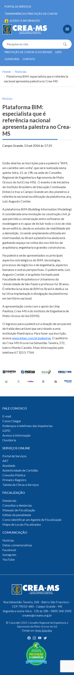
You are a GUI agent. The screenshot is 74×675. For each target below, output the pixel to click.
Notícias (20, 71)
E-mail (6, 416)
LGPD (58, 52)
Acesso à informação (24, 20)
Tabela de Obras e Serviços (20, 484)
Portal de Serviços (18, 6)
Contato (28, 59)
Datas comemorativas (17, 545)
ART (5, 461)
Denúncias (9, 500)
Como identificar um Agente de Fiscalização (32, 519)
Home (6, 71)
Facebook (9, 550)
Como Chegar (11, 421)
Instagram (9, 554)
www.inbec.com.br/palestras (31, 338)
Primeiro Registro (14, 480)
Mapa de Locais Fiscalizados (21, 524)
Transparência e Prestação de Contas (31, 13)
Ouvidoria (12, 59)
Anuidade (8, 465)
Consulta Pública (13, 475)
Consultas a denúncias (17, 505)
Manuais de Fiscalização (18, 510)
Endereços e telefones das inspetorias (27, 426)
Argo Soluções (43, 630)
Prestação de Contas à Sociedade (28, 52)
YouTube (8, 559)
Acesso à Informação (16, 435)
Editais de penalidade (16, 515)
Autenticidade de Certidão (20, 470)
